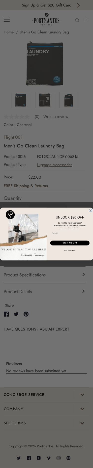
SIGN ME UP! (69, 243)
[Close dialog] (90, 210)
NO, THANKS (69, 250)
